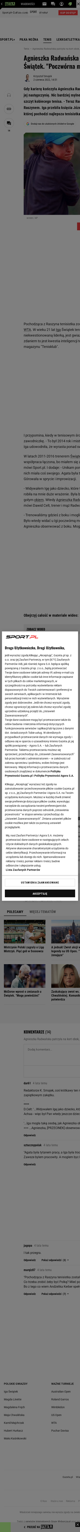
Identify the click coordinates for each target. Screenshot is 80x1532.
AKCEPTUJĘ (40, 893)
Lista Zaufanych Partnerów (23, 869)
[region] (40, 766)
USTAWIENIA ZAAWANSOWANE (40, 882)
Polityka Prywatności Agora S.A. (54, 775)
